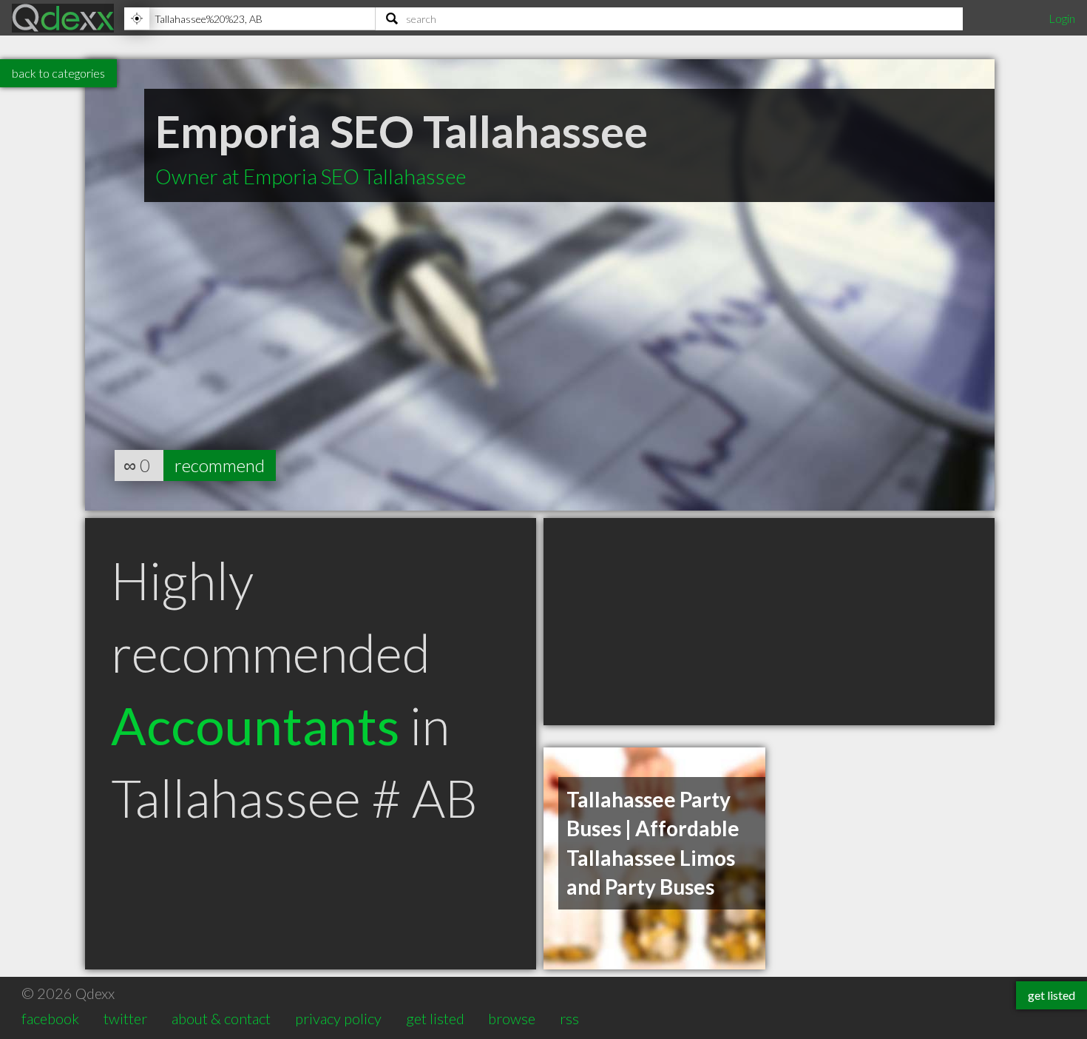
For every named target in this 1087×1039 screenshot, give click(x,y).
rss (569, 1018)
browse (511, 1018)
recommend (220, 465)
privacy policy (338, 1018)
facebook (50, 1018)
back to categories (58, 73)
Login (1062, 18)
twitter (125, 1018)
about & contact (221, 1018)
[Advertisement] (769, 621)
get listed (435, 1018)
